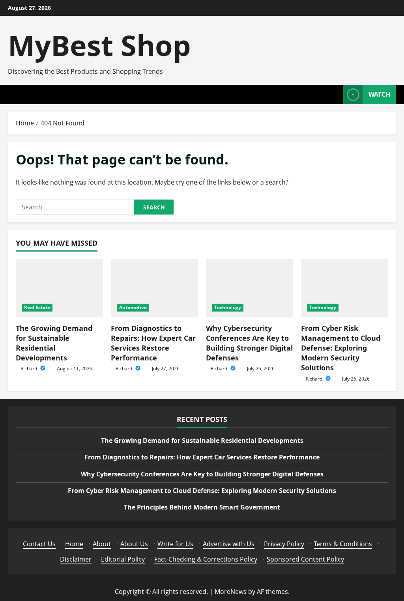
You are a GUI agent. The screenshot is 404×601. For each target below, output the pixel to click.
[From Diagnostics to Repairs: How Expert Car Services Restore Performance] (154, 288)
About (102, 543)
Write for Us (175, 543)
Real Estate (37, 307)
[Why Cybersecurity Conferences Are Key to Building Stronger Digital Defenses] (249, 288)
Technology (227, 307)
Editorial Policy (123, 559)
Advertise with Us (228, 543)
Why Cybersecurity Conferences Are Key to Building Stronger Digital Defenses (249, 343)
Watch (379, 94)
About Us (134, 543)
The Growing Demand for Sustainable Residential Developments (54, 343)
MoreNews (231, 591)
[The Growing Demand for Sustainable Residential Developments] (59, 288)
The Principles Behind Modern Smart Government (202, 507)
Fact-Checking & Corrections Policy (205, 559)
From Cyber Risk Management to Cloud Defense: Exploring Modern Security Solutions (340, 348)
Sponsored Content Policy (305, 559)
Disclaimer (76, 559)
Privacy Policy (284, 543)
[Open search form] (335, 94)
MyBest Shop (99, 45)
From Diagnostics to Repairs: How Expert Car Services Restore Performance (153, 343)
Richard (29, 368)
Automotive (133, 307)
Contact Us (39, 543)
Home (74, 543)
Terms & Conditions (343, 543)
